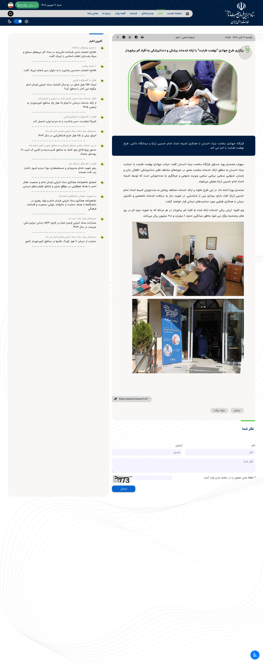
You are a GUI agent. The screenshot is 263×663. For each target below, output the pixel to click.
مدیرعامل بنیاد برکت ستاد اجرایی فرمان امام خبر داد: (70, 131)
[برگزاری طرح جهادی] (183, 93)
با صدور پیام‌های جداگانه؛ (84, 48)
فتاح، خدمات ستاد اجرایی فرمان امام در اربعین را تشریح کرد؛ (66, 98)
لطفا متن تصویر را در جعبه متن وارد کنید (229, 478)
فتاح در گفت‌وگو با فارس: (84, 80)
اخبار (160, 13)
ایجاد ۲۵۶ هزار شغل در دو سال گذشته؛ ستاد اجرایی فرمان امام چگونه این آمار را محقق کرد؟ (61, 87)
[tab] (96, 41)
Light (26, 21)
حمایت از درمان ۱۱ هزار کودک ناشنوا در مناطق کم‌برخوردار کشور (60, 241)
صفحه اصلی (188, 37)
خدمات (133, 13)
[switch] (18, 21)
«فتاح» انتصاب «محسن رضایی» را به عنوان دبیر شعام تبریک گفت (60, 70)
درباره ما (106, 13)
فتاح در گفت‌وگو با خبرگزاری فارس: (79, 117)
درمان (237, 410)
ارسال (123, 489)
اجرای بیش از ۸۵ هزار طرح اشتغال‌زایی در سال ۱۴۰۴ (67, 136)
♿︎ (255, 655)
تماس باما (92, 13)
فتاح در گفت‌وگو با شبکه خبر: (82, 164)
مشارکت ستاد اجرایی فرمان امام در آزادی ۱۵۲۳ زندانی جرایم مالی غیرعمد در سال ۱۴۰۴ (60, 225)
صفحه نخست (174, 13)
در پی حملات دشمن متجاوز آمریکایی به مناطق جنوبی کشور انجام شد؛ (62, 145)
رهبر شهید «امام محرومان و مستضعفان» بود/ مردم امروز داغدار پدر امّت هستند (60, 170)
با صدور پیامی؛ (89, 66)
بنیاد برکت (219, 410)
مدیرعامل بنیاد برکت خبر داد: (82, 218)
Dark (10, 21)
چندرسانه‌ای (148, 13)
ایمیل (179, 445)
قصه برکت (120, 13)
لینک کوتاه (115, 399)
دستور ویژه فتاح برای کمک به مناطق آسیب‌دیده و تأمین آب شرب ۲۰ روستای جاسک (58, 152)
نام (253, 445)
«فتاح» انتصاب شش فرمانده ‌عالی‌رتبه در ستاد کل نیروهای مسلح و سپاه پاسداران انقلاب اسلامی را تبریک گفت (59, 54)
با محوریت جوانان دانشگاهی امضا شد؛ (77, 196)
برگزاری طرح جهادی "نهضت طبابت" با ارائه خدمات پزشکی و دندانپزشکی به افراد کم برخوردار (184, 50)
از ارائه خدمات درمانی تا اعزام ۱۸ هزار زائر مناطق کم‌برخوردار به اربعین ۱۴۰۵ (61, 105)
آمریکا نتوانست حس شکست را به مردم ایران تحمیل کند (64, 121)
